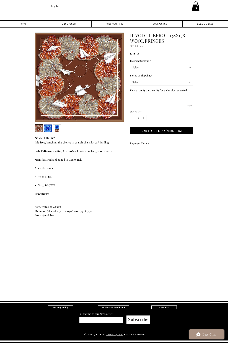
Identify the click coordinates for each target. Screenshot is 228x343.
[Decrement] (133, 118)
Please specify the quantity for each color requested (159, 90)
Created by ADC (114, 334)
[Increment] (143, 118)
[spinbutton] (138, 118)
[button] (196, 6)
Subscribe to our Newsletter (96, 314)
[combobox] (161, 67)
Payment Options (140, 61)
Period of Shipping (141, 75)
